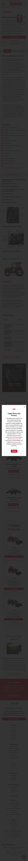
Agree (14, 451)
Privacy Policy (15, 439)
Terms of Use (17, 442)
